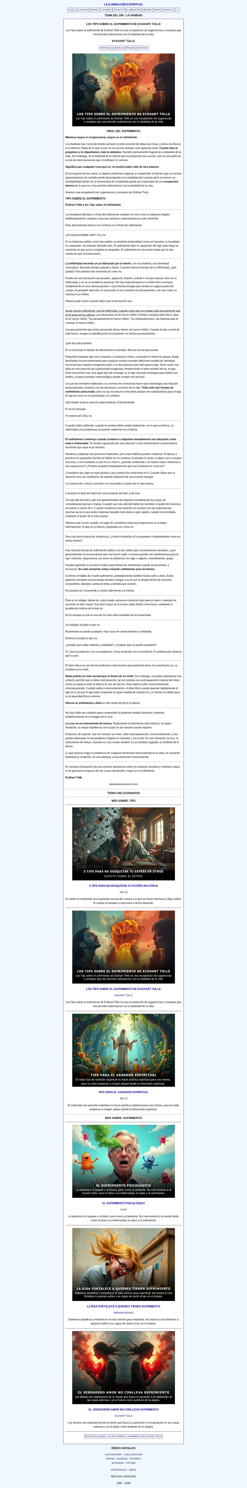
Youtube (130, 1463)
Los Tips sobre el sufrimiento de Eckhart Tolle (123, 989)
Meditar (147, 10)
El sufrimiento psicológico (123, 1203)
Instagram (118, 1463)
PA (69, 10)
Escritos (119, 10)
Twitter (110, 1459)
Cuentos (83, 10)
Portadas (105, 48)
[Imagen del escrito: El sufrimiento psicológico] (123, 1197)
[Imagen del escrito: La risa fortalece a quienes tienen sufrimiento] (123, 1300)
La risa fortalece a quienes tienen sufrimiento (123, 1306)
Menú (157, 10)
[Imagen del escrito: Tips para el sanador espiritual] (123, 1086)
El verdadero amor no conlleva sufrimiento (124, 1409)
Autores (106, 10)
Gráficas (168, 10)
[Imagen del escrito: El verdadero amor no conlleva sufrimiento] (123, 1403)
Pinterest (135, 1459)
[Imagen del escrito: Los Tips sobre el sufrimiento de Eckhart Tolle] (123, 983)
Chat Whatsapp (113, 1454)
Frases (95, 10)
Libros (132, 1470)
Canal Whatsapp (133, 1454)
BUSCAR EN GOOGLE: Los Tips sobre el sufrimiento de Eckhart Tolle (123, 1436)
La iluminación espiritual (123, 4)
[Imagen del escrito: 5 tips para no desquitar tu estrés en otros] (123, 880)
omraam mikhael (123, 1313)
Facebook (122, 1459)
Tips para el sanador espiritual (123, 1092)
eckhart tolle (124, 995)
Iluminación (133, 10)
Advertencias (119, 1470)
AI (74, 10)
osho (123, 1209)
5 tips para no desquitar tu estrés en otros (123, 885)
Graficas (118, 48)
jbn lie (123, 892)
